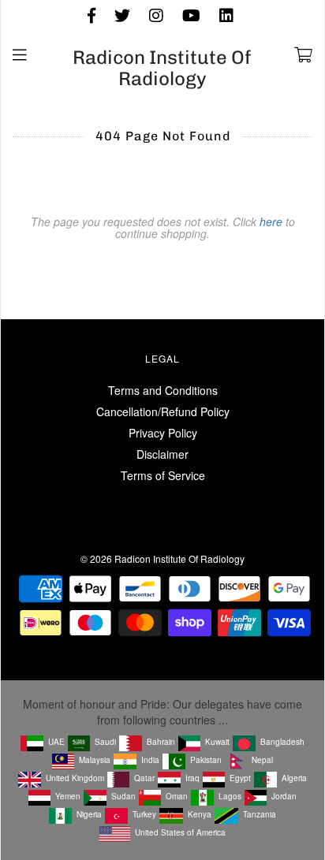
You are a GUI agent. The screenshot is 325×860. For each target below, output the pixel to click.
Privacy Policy (163, 433)
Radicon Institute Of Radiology (162, 68)
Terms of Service (163, 475)
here (271, 221)
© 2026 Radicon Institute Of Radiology (162, 558)
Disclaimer (162, 454)
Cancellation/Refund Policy (163, 411)
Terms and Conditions (163, 390)
